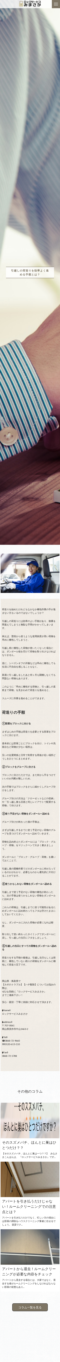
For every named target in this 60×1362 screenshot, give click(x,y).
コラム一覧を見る (30, 1307)
